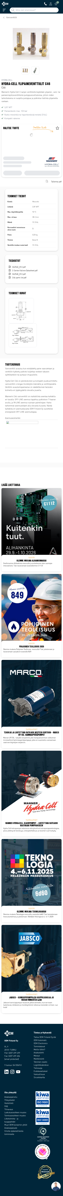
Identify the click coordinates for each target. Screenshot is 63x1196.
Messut (37, 1055)
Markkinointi (39, 1059)
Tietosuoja (38, 1068)
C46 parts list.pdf (19, 277)
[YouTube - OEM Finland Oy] (18, 1071)
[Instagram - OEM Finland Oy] (12, 1071)
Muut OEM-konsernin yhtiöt (15, 1125)
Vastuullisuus (39, 1074)
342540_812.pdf (19, 267)
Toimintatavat (39, 1046)
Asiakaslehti (39, 1052)
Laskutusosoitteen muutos (15, 1112)
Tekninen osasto (40, 1062)
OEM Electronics (40, 1043)
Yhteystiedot (9, 1100)
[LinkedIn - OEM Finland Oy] (6, 1071)
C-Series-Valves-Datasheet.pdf (25, 270)
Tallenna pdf (56, 181)
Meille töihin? (39, 1049)
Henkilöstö (8, 1103)
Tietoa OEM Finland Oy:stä (45, 1037)
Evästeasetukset (40, 1071)
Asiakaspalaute (10, 1128)
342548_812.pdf (19, 274)
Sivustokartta (39, 1077)
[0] (56, 3)
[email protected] (11, 1059)
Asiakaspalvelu (10, 1097)
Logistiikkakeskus (41, 1065)
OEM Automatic (40, 1040)
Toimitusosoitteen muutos (15, 1115)
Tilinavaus (8, 1109)
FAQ (6, 1106)
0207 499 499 (14, 1053)
